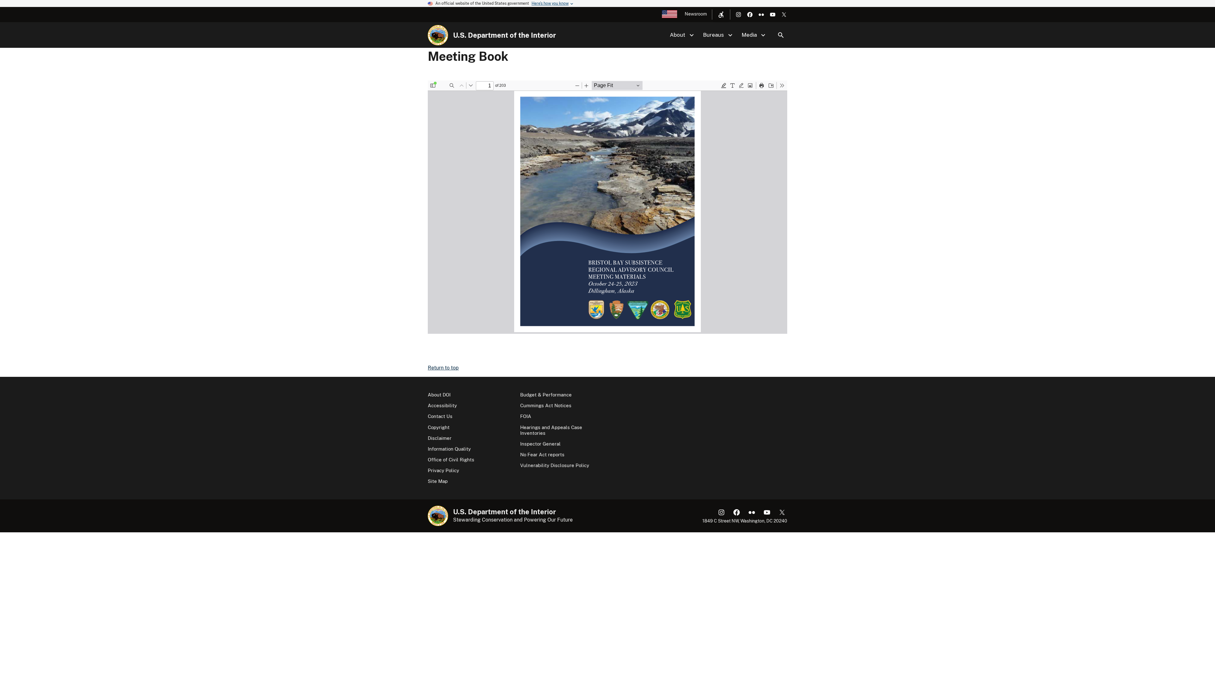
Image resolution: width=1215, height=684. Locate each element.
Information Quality (449, 449)
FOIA (525, 416)
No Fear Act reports (542, 454)
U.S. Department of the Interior (504, 35)
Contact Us (440, 416)
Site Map (438, 481)
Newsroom (696, 14)
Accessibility (442, 405)
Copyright (439, 427)
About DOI (439, 394)
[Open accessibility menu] (721, 15)
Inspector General (540, 443)
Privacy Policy (443, 470)
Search (781, 35)
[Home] (438, 35)
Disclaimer (440, 438)
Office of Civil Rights (451, 459)
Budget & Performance (546, 394)
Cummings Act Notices (545, 405)
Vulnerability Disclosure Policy (554, 465)
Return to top (443, 368)
